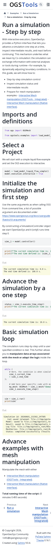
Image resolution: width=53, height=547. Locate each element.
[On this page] (48, 4)
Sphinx (21, 542)
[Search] (40, 4)
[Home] (5, 13)
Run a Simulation (31, 13)
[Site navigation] (4, 4)
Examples (14, 13)
